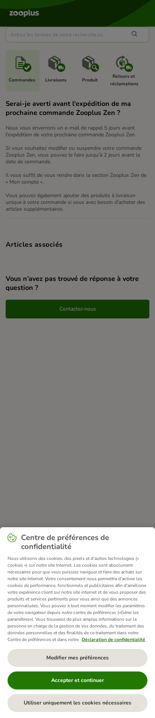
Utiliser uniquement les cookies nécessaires (77, 702)
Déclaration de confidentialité (113, 640)
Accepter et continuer (77, 680)
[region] (77, 622)
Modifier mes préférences (77, 657)
